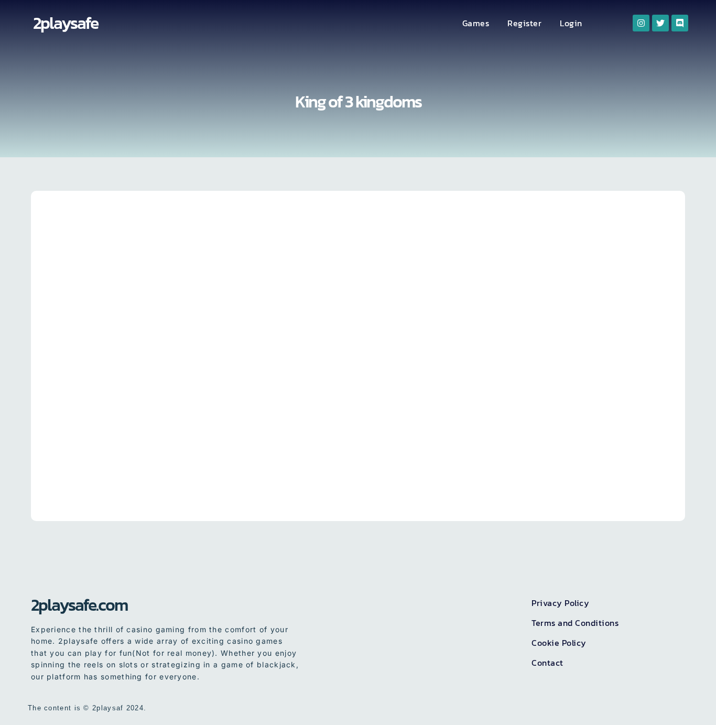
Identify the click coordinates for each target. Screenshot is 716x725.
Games (476, 23)
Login (571, 23)
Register (524, 23)
